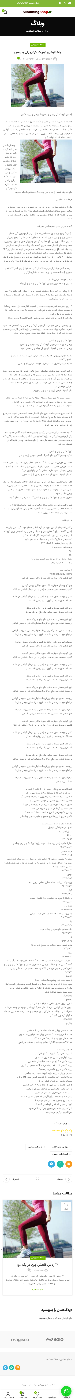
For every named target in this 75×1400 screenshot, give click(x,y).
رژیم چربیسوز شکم (63, 1124)
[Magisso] (20, 1339)
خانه (47, 31)
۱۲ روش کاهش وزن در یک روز (37, 1265)
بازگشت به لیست (37, 1179)
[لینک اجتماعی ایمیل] (69, 3)
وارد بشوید (45, 1318)
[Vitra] (55, 1339)
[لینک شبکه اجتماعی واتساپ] (64, 3)
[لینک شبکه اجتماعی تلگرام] (59, 3)
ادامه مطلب (37, 1290)
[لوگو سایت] (37, 12)
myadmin (47, 59)
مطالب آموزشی (33, 31)
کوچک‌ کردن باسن (60, 1154)
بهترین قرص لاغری (60, 1147)
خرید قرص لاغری (35, 1147)
